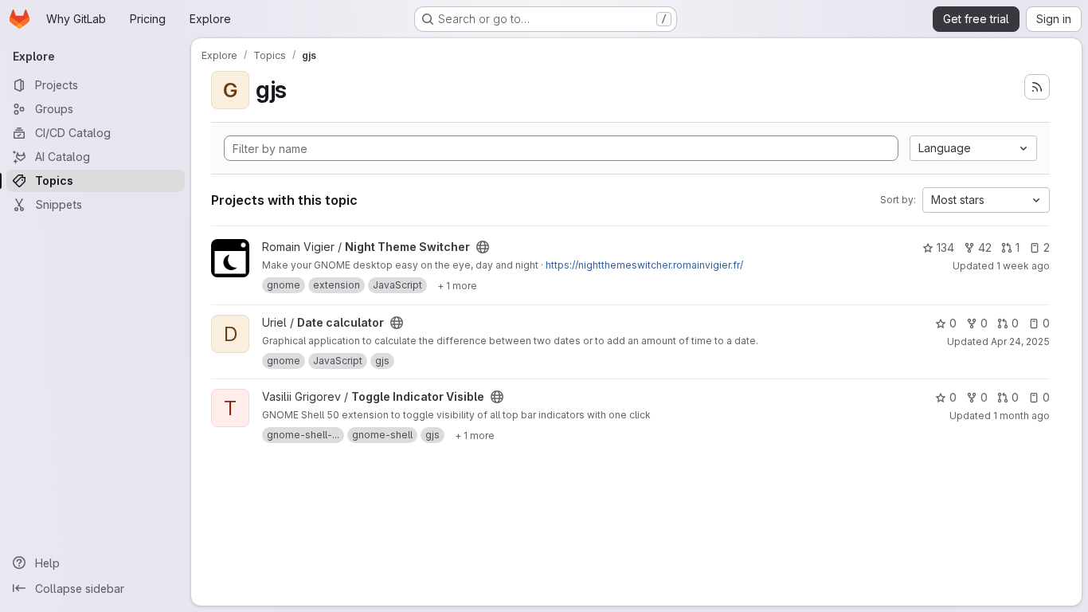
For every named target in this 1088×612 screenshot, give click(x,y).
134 (945, 247)
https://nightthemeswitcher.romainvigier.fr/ (644, 265)
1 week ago (1023, 266)
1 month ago (1021, 416)
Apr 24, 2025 (1020, 341)
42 (985, 247)
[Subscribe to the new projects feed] (1037, 87)
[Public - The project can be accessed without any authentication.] (482, 247)
